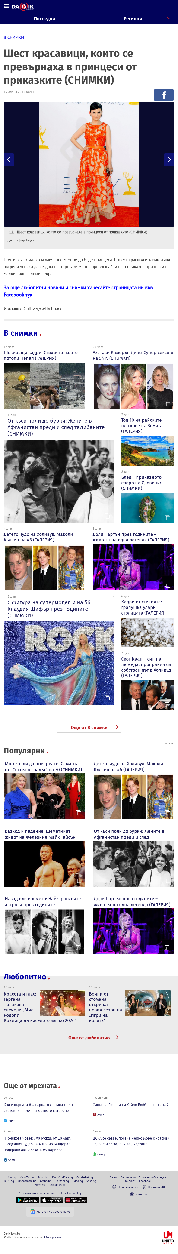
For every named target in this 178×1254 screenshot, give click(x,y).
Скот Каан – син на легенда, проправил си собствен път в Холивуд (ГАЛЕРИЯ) (146, 667)
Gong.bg (43, 1177)
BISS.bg (9, 1181)
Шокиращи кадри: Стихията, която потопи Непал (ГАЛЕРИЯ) (41, 355)
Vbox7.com (27, 1177)
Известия (141, 1194)
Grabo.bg (45, 1181)
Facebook (145, 1181)
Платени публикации (152, 1177)
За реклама (128, 1177)
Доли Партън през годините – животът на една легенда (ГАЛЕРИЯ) (131, 537)
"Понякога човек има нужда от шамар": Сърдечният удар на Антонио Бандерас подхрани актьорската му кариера (37, 1144)
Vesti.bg (91, 1181)
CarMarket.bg (84, 1177)
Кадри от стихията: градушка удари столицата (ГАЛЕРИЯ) (143, 607)
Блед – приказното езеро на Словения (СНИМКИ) (141, 482)
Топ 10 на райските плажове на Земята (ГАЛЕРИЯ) (142, 425)
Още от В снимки (89, 727)
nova (11, 1121)
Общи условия (53, 1237)
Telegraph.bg (57, 1184)
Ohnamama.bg (27, 1181)
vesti (11, 1160)
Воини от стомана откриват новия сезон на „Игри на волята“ (105, 1007)
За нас (114, 1177)
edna (100, 1115)
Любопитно (25, 976)
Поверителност (128, 1187)
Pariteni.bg (62, 1181)
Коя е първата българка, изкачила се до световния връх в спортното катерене (38, 1108)
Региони (133, 19)
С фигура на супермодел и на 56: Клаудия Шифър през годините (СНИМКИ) (49, 609)
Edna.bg (78, 1181)
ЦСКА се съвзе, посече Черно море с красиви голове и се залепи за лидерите (131, 1141)
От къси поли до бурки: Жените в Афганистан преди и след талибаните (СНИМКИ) (56, 427)
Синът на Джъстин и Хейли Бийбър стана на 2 (131, 1105)
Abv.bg (11, 1177)
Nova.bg (40, 1184)
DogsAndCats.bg (62, 1177)
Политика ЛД (156, 1187)
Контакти (130, 1181)
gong (101, 1154)
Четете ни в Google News (53, 1211)
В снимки (21, 333)
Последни (44, 19)
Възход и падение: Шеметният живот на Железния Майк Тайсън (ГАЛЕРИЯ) (40, 837)
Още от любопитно (89, 1038)
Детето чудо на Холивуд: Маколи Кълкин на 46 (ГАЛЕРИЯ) (38, 537)
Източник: (13, 308)
